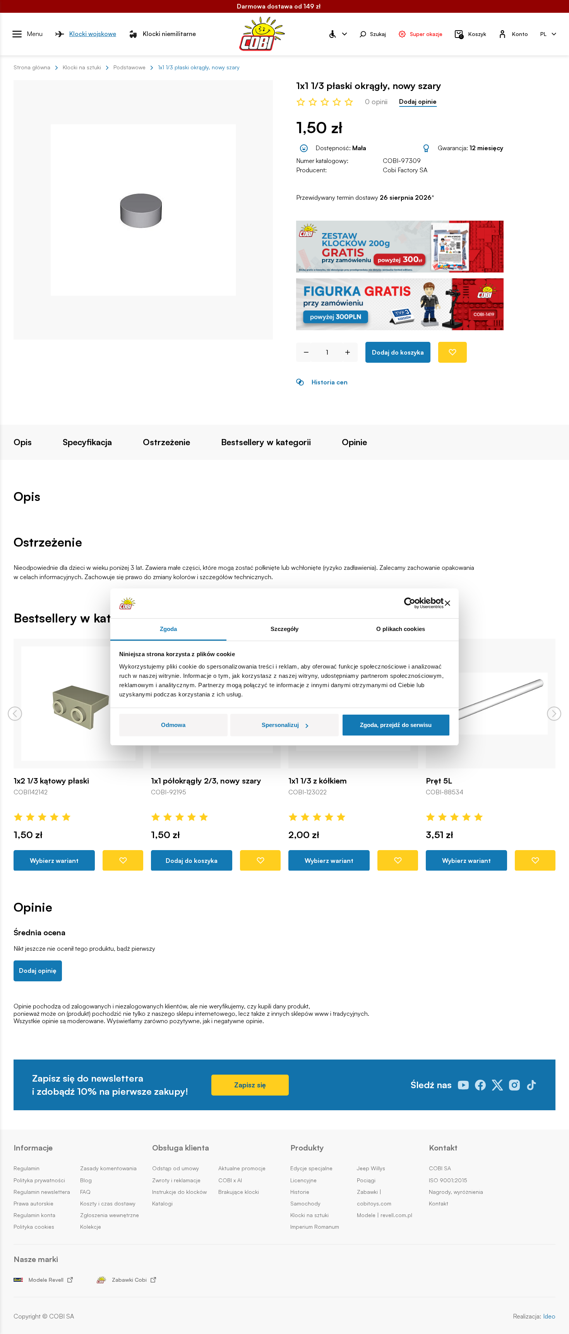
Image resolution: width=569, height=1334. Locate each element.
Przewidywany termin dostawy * (365, 197)
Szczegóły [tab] (285, 629)
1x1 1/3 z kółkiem (317, 780)
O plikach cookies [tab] (400, 629)
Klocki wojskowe (92, 34)
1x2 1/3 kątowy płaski (51, 780)
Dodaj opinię (38, 970)
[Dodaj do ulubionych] (452, 352)
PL (543, 33)
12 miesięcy (486, 148)
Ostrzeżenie (166, 442)
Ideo (549, 1316)
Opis (23, 442)
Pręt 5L (439, 780)
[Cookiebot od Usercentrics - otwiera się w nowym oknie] (410, 603)
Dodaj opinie (418, 101)
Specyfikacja (87, 442)
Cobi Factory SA (405, 170)
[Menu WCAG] (337, 34)
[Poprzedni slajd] (15, 713)
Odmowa (173, 725)
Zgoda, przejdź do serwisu (396, 725)
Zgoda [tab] (168, 629)
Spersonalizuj (280, 725)
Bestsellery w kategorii (266, 442)
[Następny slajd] (554, 713)
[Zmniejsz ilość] (303, 352)
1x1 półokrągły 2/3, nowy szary (206, 780)
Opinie (354, 442)
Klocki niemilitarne (169, 34)
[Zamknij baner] (447, 603)
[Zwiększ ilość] (350, 352)
